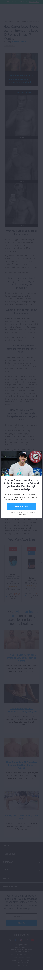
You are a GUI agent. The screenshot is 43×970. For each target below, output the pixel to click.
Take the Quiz (21, 506)
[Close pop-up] (40, 453)
